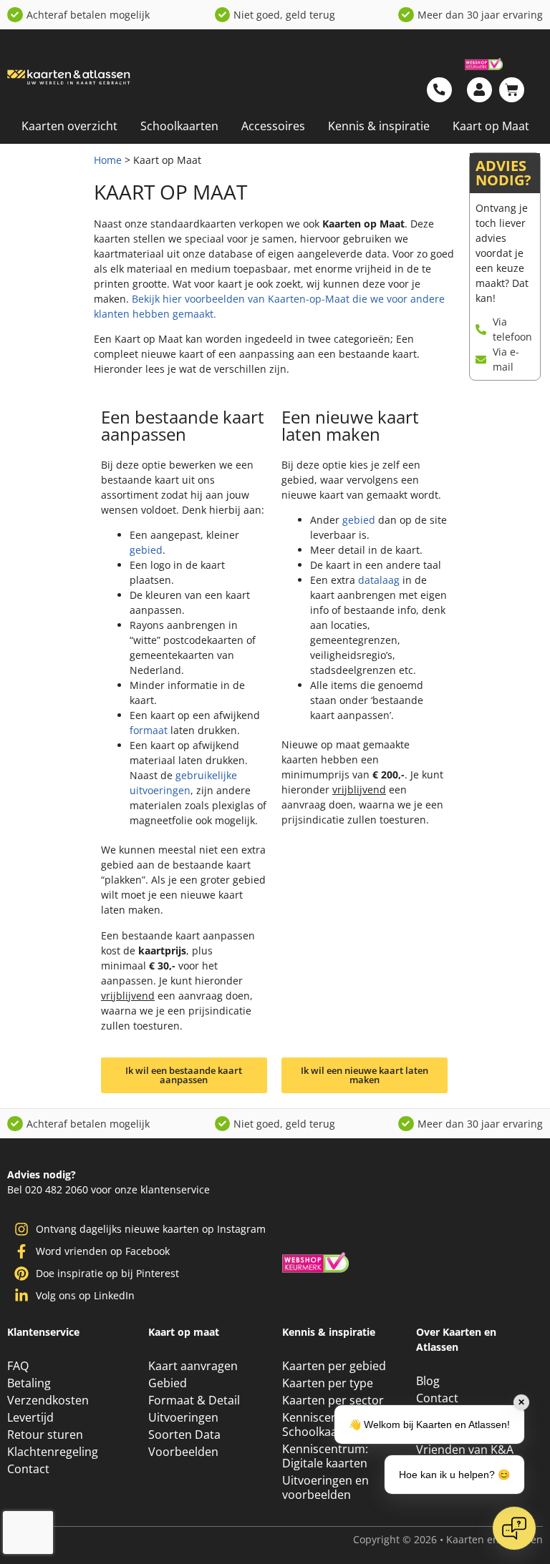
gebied (146, 550)
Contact (28, 1477)
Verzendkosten (48, 1409)
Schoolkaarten (179, 126)
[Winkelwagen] (511, 89)
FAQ (18, 1374)
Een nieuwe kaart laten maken (350, 425)
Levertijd (30, 1426)
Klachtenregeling (52, 1460)
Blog (428, 1389)
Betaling (29, 1391)
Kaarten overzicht (69, 126)
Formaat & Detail (194, 1409)
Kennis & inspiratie (379, 126)
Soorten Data (184, 1443)
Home (108, 160)
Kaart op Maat (491, 126)
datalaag (379, 580)
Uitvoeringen (183, 1426)
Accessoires (273, 126)
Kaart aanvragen (193, 1374)
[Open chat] (514, 1528)
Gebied (167, 1391)
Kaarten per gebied (334, 1374)
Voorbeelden (183, 1460)
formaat (149, 730)
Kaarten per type (327, 1391)
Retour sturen (45, 1443)
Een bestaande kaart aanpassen (182, 425)
